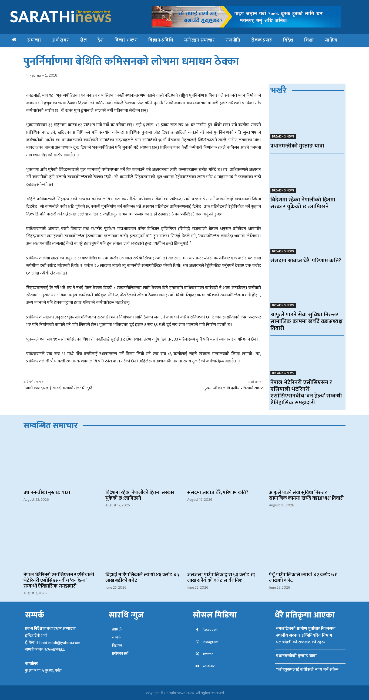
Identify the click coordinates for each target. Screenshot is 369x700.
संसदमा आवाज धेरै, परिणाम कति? (305, 260)
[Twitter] (289, 76)
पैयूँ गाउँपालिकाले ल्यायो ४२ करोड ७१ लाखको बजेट (303, 578)
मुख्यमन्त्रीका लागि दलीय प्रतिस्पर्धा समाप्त (233, 388)
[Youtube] (197, 666)
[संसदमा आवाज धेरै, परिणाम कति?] (307, 235)
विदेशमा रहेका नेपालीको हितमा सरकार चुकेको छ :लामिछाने (302, 203)
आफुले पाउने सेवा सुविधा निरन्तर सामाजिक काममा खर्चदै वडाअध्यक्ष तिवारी (306, 321)
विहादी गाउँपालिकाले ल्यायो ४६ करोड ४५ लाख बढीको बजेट (142, 578)
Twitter (208, 654)
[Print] (327, 76)
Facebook (210, 630)
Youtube (209, 666)
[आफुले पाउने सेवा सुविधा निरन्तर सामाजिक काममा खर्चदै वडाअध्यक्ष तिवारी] (307, 289)
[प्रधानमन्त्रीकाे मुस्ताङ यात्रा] (307, 120)
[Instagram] (197, 642)
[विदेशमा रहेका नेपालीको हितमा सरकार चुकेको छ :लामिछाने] (307, 174)
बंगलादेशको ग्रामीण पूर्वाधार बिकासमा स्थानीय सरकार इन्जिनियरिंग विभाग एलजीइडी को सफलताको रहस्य (306, 635)
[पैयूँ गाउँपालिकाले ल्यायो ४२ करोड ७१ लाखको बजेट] (307, 543)
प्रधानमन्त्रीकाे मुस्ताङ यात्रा (297, 145)
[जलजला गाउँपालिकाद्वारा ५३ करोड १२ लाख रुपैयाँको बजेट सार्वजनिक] (225, 543)
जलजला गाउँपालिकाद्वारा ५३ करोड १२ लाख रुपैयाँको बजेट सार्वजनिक (221, 578)
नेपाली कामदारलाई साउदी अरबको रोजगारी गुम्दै (58, 388)
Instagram (210, 642)
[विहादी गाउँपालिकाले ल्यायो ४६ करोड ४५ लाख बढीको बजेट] (143, 543)
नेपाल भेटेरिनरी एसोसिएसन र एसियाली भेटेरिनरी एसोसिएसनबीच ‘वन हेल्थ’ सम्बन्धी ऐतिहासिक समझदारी (306, 392)
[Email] (314, 76)
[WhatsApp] (302, 76)
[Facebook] (277, 76)
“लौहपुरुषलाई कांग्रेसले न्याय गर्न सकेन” (308, 669)
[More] (339, 76)
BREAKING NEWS (283, 136)
